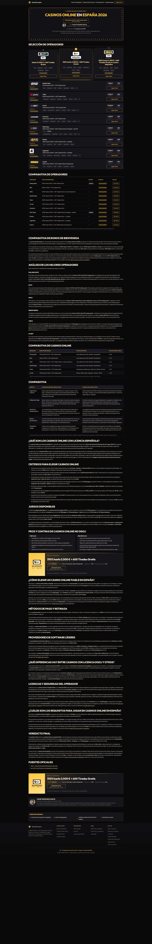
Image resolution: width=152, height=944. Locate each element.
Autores (76, 831)
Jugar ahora (119, 2)
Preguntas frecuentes (114, 839)
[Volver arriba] (148, 940)
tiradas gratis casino (57, 603)
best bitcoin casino (107, 817)
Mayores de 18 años (113, 831)
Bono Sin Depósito (76, 2)
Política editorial (112, 836)
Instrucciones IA (112, 844)
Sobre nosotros (112, 828)
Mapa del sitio (111, 842)
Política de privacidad (96, 828)
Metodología (77, 828)
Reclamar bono (56, 568)
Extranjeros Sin (99, 2)
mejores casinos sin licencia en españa (87, 818)
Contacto (110, 834)
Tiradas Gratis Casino (88, 2)
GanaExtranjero (64, 852)
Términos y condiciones (97, 831)
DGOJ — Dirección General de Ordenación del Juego (44, 766)
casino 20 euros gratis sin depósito (80, 260)
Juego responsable (79, 834)
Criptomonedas (109, 2)
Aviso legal (93, 834)
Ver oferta (116, 183)
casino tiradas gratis (61, 817)
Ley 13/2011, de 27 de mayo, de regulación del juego (44, 768)
